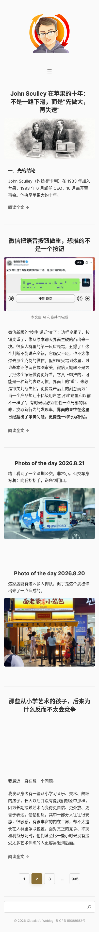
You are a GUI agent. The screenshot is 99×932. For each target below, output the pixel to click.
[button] (49, 513)
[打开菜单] (49, 71)
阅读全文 (18, 208)
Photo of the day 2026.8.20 (49, 573)
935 (75, 879)
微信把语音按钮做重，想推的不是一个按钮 (49, 244)
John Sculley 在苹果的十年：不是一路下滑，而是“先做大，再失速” (49, 101)
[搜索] (89, 906)
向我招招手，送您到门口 (42, 480)
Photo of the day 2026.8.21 (50, 463)
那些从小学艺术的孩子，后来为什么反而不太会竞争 (49, 705)
